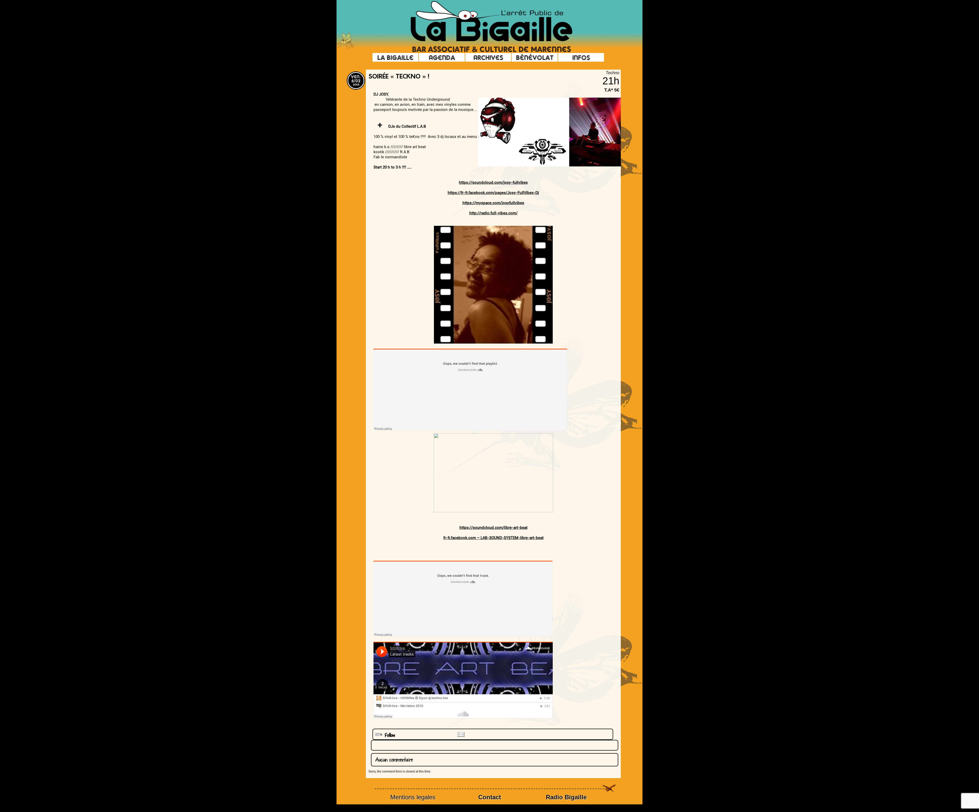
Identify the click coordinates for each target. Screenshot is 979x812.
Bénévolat (534, 57)
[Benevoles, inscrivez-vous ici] (345, 48)
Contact (489, 797)
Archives (488, 57)
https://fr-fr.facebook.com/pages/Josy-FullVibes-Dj (493, 192)
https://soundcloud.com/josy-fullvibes (493, 182)
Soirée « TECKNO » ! (398, 77)
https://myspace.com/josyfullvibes (493, 203)
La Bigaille (395, 57)
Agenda (442, 57)
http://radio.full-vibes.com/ (493, 213)
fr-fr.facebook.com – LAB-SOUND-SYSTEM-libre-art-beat (493, 537)
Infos (581, 57)
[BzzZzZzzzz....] (592, 14)
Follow (388, 735)
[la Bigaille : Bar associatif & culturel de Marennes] (484, 21)
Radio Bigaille (566, 797)
